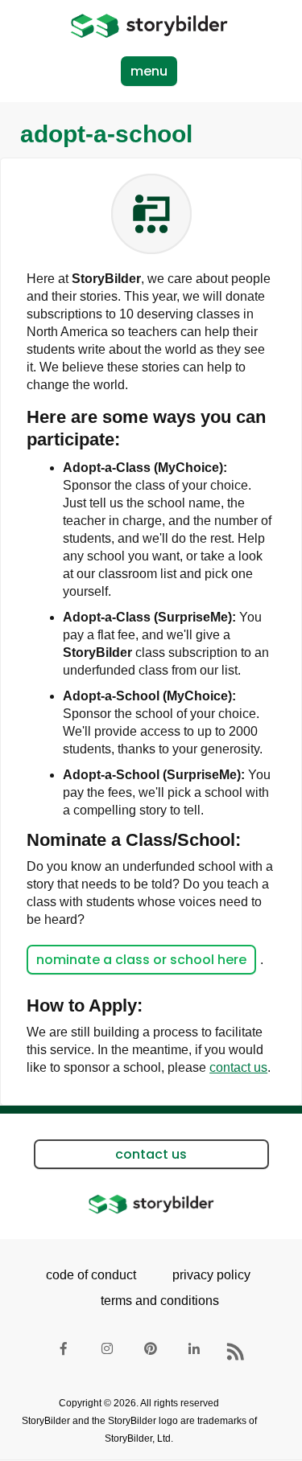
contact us (238, 1067)
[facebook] (64, 1352)
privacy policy (211, 1275)
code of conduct (91, 1275)
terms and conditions (155, 1300)
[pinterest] (151, 1352)
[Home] (149, 25)
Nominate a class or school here (141, 959)
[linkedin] (195, 1352)
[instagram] (108, 1352)
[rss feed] (238, 1352)
